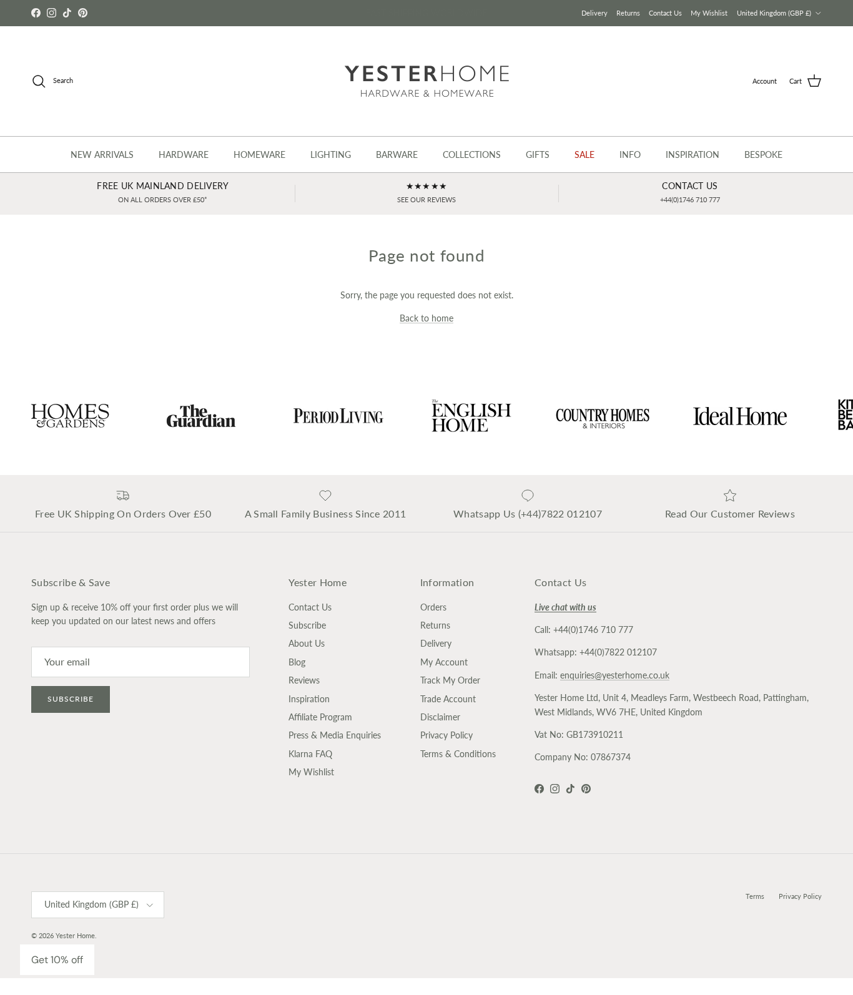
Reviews (304, 680)
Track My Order (450, 680)
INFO (630, 154)
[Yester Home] (427, 81)
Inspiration (309, 699)
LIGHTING (330, 154)
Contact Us (665, 13)
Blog (296, 662)
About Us (306, 643)
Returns (628, 13)
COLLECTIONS (472, 154)
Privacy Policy (446, 735)
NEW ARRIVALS (102, 154)
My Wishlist (709, 13)
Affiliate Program (320, 717)
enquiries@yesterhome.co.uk (614, 675)
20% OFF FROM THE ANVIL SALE (426, 14)
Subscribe (70, 698)
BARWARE (397, 154)
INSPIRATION (692, 154)
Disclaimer (440, 717)
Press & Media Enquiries (334, 735)
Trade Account (448, 699)
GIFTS (538, 154)
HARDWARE (184, 154)
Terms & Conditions (458, 753)
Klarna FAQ (310, 753)
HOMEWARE (259, 154)
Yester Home (75, 935)
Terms (755, 896)
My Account (444, 662)
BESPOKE (763, 154)
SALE (584, 154)
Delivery (594, 13)
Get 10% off (57, 959)
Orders (433, 607)
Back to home (426, 318)
